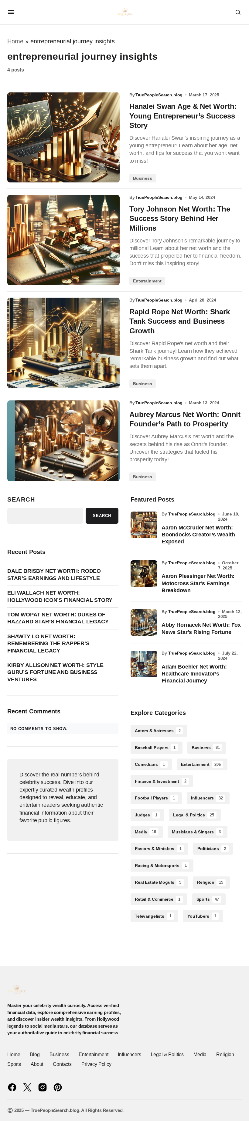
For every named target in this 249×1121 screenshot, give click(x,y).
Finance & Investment (160, 781)
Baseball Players (155, 747)
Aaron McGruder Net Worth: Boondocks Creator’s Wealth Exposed (198, 535)
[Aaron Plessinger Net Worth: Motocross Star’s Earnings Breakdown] (144, 573)
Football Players (155, 798)
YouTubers (201, 916)
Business (142, 178)
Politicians (211, 848)
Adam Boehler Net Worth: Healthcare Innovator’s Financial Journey (194, 674)
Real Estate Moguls (158, 882)
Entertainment (147, 281)
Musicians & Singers (196, 831)
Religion (210, 882)
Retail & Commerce (157, 899)
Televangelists (153, 916)
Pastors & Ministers (158, 848)
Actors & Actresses (158, 730)
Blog (34, 1054)
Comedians (150, 764)
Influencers (207, 798)
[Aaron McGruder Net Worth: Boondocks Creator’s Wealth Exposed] (144, 525)
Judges (146, 814)
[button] (11, 12)
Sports (207, 899)
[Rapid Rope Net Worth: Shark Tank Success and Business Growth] (63, 343)
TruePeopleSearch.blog (192, 514)
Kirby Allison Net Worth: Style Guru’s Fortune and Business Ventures (55, 672)
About (37, 1064)
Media (145, 831)
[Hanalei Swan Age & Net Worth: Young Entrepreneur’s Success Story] (63, 137)
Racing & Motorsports (161, 865)
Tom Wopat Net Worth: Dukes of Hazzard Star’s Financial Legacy (57, 618)
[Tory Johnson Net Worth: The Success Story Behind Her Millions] (63, 240)
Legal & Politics (193, 814)
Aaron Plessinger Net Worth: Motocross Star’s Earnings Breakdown (198, 583)
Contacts (62, 1064)
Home (15, 41)
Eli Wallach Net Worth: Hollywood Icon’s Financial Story (59, 596)
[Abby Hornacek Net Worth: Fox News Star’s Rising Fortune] (144, 622)
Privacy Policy (96, 1064)
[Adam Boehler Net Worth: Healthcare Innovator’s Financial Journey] (144, 664)
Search (21, 499)
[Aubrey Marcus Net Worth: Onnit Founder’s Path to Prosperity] (63, 440)
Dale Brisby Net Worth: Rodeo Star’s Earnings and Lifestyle (54, 574)
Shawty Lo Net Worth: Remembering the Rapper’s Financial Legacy (48, 643)
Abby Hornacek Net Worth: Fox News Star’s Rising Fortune (201, 628)
